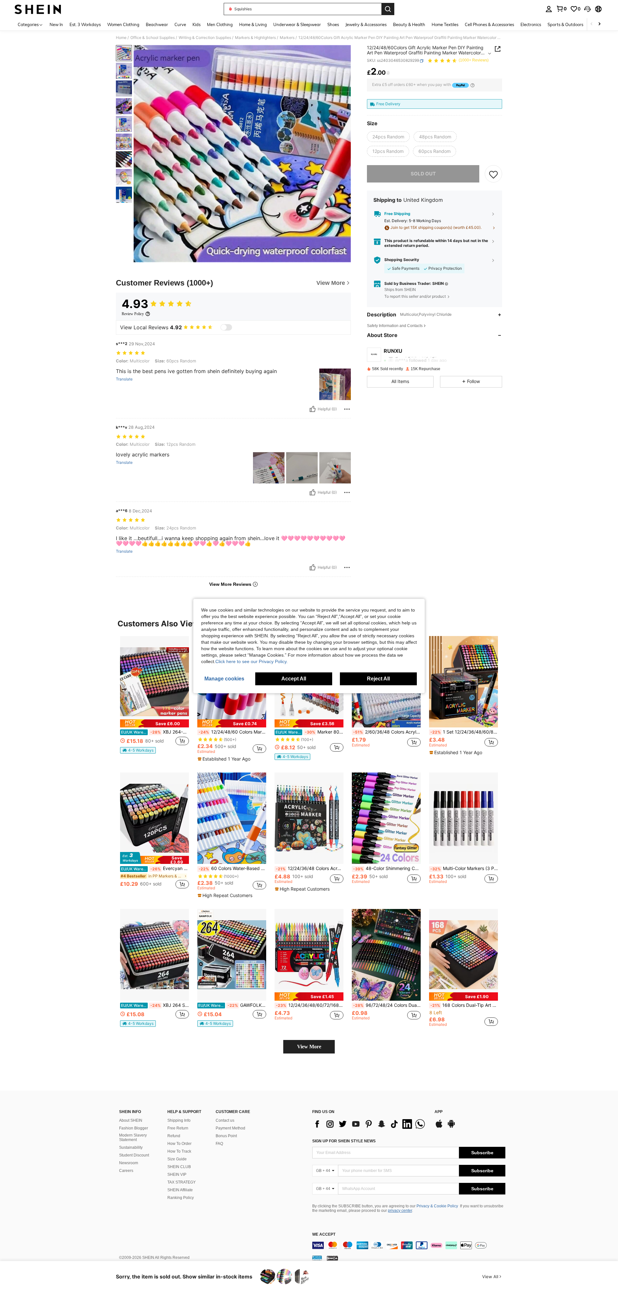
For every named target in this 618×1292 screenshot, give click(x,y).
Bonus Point (226, 1136)
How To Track (179, 1151)
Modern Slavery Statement (133, 1137)
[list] (370, 1124)
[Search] (387, 9)
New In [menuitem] (56, 24)
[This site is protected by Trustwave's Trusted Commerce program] (317, 1258)
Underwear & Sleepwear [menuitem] (297, 24)
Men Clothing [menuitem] (220, 24)
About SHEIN (130, 1120)
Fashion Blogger (133, 1128)
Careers (126, 1170)
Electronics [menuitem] (530, 24)
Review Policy (133, 314)
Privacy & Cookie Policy (437, 1206)
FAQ (219, 1143)
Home (121, 37)
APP (439, 1112)
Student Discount (134, 1155)
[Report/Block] (347, 409)
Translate (124, 379)
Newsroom (128, 1163)
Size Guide (177, 1159)
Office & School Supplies (152, 37)
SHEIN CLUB (179, 1167)
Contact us (225, 1120)
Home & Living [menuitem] (253, 24)
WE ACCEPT (323, 1234)
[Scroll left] (591, 24)
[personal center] (549, 9)
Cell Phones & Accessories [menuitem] (489, 24)
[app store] (439, 1127)
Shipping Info (179, 1120)
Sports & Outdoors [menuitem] (565, 24)
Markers (287, 37)
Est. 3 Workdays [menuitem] (85, 24)
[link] (561, 9)
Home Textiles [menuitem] (445, 24)
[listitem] (154, 697)
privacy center (400, 1210)
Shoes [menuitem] (333, 24)
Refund (173, 1136)
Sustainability (131, 1147)
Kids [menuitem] (196, 24)
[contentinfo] (408, 1245)
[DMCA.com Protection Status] (332, 1258)
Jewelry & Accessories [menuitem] (366, 24)
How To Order (179, 1143)
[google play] (451, 1127)
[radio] (388, 136)
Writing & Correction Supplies (205, 37)
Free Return (177, 1128)
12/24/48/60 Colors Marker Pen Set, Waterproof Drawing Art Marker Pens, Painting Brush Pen (232, 732)
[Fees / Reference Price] (388, 73)
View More (309, 1046)
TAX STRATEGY (181, 1182)
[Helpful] (312, 409)
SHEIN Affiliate (180, 1190)
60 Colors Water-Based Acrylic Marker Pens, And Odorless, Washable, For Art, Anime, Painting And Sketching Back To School (232, 868)
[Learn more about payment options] (472, 85)
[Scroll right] (599, 24)
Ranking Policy (180, 1197)
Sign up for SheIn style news (344, 1141)
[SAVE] (493, 174)
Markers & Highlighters (255, 37)
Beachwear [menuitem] (157, 24)
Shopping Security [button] (401, 260)
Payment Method (230, 1128)
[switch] (226, 327)
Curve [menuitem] (180, 24)
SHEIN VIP (176, 1174)
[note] (154, 723)
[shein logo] (37, 9)
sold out (423, 174)
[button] (587, 9)
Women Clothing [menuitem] (123, 24)
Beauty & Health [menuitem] (409, 24)
